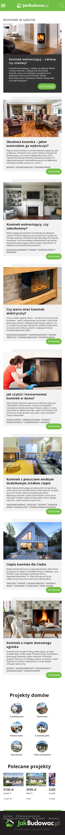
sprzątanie (45, 422)
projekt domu (32, 585)
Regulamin (39, 818)
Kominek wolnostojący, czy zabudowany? (27, 226)
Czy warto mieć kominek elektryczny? (25, 311)
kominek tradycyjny (24, 167)
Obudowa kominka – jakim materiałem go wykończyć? (27, 144)
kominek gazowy (43, 668)
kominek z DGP (21, 507)
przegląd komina (31, 422)
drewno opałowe (13, 419)
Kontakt (8, 816)
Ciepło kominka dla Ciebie (26, 564)
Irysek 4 (7, 793)
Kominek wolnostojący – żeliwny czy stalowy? (32, 61)
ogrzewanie (11, 252)
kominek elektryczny (25, 668)
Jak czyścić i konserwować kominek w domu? (26, 396)
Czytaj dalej (47, 86)
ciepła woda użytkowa (15, 504)
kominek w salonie (42, 167)
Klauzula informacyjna (16, 818)
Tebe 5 (29, 793)
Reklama (53, 818)
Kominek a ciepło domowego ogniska (28, 645)
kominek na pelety (14, 670)
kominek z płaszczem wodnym (43, 507)
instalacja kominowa (31, 419)
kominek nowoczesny (27, 337)
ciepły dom (31, 504)
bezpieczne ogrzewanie (16, 249)
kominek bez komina (38, 334)
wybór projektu (46, 585)
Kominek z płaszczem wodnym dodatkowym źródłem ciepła (30, 481)
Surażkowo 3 (55, 793)
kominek (10, 167)
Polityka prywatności (28, 816)
